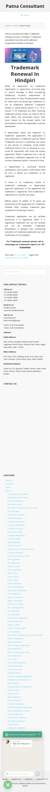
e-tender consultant (15, 552)
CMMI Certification (15, 518)
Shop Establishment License (18, 711)
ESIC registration (14, 563)
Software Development (17, 717)
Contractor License (15, 532)
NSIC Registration (14, 656)
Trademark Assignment (17, 728)
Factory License (14, 566)
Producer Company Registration (20, 676)
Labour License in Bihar (17, 628)
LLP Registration (14, 632)
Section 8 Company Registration (20, 707)
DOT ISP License (14, 546)
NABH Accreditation (15, 638)
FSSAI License (13, 580)
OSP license (12, 659)
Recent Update (20, 255)
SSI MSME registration (16, 721)
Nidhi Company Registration (18, 652)
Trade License (13, 724)
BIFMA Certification (15, 501)
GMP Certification (14, 583)
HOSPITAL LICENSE (15, 604)
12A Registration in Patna (17, 494)
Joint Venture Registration (18, 618)
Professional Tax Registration (19, 680)
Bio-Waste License (15, 504)
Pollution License (14, 673)
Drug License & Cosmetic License (21, 549)
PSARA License (13, 690)
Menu (26, 15)
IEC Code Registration (16, 607)
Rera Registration (14, 697)
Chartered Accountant (16, 515)
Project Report (13, 683)
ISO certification (14, 614)
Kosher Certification (15, 621)
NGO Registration (14, 649)
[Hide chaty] (8, 784)
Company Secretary (15, 528)
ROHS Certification (15, 700)
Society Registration (15, 714)
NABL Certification (15, 642)
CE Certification (14, 511)
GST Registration (14, 594)
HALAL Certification (15, 601)
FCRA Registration (15, 570)
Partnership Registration (17, 662)
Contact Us (10, 484)
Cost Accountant (14, 539)
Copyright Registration (16, 535)
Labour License (14, 625)
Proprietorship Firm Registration (20, 687)
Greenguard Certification (17, 590)
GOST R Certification (16, 587)
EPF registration (14, 559)
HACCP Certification (15, 597)
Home (8, 487)
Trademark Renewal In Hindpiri (17, 258)
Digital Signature (14, 542)
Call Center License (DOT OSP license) (23, 508)
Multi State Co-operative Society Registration (25, 635)
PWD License (13, 693)
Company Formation (16, 521)
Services (9, 491)
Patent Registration (15, 666)
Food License (13, 576)
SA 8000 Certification (16, 704)
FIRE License (12, 573)
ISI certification (13, 611)
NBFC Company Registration (19, 645)
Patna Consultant (25, 6)
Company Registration (16, 525)
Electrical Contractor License (19, 556)
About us (9, 480)
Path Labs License (15, 669)
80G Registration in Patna (18, 497)
